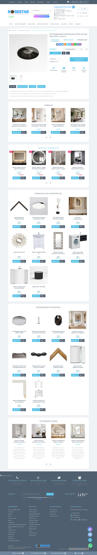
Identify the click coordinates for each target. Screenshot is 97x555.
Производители (11, 538)
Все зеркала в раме (33, 522)
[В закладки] (22, 132)
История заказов (53, 511)
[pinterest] (87, 16)
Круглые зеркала (32, 528)
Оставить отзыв (83, 39)
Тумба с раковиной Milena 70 (39, 252)
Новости (48, 2)
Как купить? (41, 86)
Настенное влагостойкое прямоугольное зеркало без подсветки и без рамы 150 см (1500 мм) (19, 125)
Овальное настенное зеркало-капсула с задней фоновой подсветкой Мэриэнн (58, 168)
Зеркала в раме (31, 24)
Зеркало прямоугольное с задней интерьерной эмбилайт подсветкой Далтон (19, 168)
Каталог (11, 24)
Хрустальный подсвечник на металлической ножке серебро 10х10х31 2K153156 (39, 332)
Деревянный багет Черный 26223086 (19, 218)
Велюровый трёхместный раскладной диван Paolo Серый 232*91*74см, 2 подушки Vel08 (19, 366)
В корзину (17, 132)
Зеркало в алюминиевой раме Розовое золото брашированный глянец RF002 (77, 441)
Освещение (78, 24)
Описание (12, 86)
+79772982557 (68, 11)
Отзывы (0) (32, 86)
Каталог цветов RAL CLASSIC (14, 509)
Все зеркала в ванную (33, 520)
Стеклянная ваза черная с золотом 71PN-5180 (58, 332)
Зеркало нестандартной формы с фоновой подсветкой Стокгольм (58, 441)
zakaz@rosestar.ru (60, 14)
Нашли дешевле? (70, 49)
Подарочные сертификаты (13, 540)
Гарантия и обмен (12, 518)
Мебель (71, 24)
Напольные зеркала (33, 511)
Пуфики (30, 531)
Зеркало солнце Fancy (19, 252)
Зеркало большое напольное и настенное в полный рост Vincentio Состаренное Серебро (58, 252)
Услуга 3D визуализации (41, 16)
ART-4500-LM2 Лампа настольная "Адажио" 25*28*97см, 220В (58, 218)
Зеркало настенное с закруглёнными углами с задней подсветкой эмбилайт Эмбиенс (77, 168)
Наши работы (40, 2)
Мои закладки (53, 514)
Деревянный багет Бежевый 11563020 (58, 366)
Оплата (26, 2)
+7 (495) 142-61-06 (60, 9)
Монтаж (33, 2)
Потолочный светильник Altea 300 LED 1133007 (38, 218)
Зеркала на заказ (32, 526)
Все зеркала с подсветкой (34, 524)
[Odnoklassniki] (78, 16)
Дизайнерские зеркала (42, 24)
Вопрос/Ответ (11, 534)
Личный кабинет (53, 509)
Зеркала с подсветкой (20, 24)
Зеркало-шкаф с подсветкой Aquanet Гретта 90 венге (78, 366)
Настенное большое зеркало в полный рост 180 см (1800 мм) (38, 125)
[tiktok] (85, 16)
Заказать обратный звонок (41, 14)
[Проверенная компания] (5, 475)
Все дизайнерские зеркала (34, 514)
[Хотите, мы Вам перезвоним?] (90, 540)
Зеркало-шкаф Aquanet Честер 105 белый (19, 287)
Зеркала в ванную (54, 24)
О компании (12, 2)
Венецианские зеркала (34, 516)
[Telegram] (83, 13)
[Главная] (9, 30)
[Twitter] (80, 16)
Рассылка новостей (54, 516)
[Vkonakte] (81, 13)
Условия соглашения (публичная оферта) (17, 524)
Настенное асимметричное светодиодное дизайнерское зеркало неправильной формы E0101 (78, 218)
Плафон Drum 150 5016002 (38, 286)
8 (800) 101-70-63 (59, 12)
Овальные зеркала (33, 533)
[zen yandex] (83, 16)
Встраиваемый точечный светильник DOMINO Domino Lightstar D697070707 (38, 366)
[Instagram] (78, 13)
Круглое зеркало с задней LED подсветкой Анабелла (39, 168)
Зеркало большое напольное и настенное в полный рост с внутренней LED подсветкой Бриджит (39, 441)
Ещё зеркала (64, 24)
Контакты (55, 2)
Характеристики (22, 86)
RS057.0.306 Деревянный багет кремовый (19, 401)
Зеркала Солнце (32, 518)
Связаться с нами (12, 530)
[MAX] (90, 529)
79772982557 (58, 11)
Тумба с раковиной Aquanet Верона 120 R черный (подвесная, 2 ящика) (77, 252)
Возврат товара (11, 532)
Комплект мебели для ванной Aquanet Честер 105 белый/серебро (39, 401)
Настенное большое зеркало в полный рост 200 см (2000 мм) (77, 125)
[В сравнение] (25, 132)
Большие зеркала (32, 509)
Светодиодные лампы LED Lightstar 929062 (19, 332)
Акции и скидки (32, 535)
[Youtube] (86, 13)
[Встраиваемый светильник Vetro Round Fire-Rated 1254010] (13, 78)
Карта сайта (10, 536)
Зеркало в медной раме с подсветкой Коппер (58, 125)
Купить (17, 178)
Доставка (19, 2)
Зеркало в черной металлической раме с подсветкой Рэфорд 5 (19, 441)
